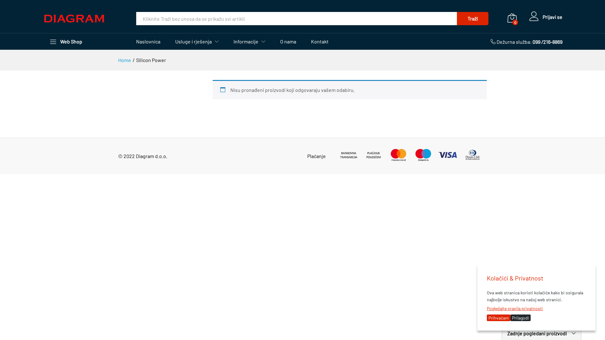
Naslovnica (148, 41)
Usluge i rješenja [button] (193, 41)
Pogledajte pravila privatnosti (515, 308)
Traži (473, 18)
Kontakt (320, 41)
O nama (288, 41)
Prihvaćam (498, 317)
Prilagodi (520, 317)
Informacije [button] (245, 41)
